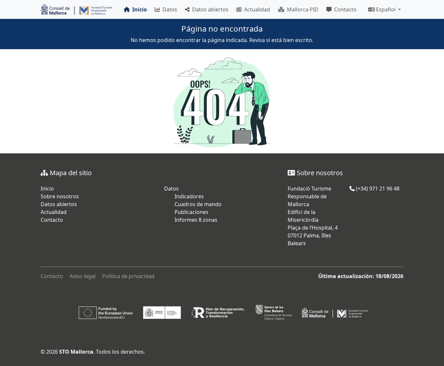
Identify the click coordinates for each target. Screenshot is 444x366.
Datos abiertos (209, 9)
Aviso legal (83, 276)
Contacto (344, 9)
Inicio (47, 188)
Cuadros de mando (198, 204)
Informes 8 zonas (196, 219)
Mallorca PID (301, 9)
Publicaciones (191, 212)
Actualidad (256, 9)
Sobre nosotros (60, 196)
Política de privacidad (128, 276)
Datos (168, 9)
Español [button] (386, 9)
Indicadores (189, 196)
